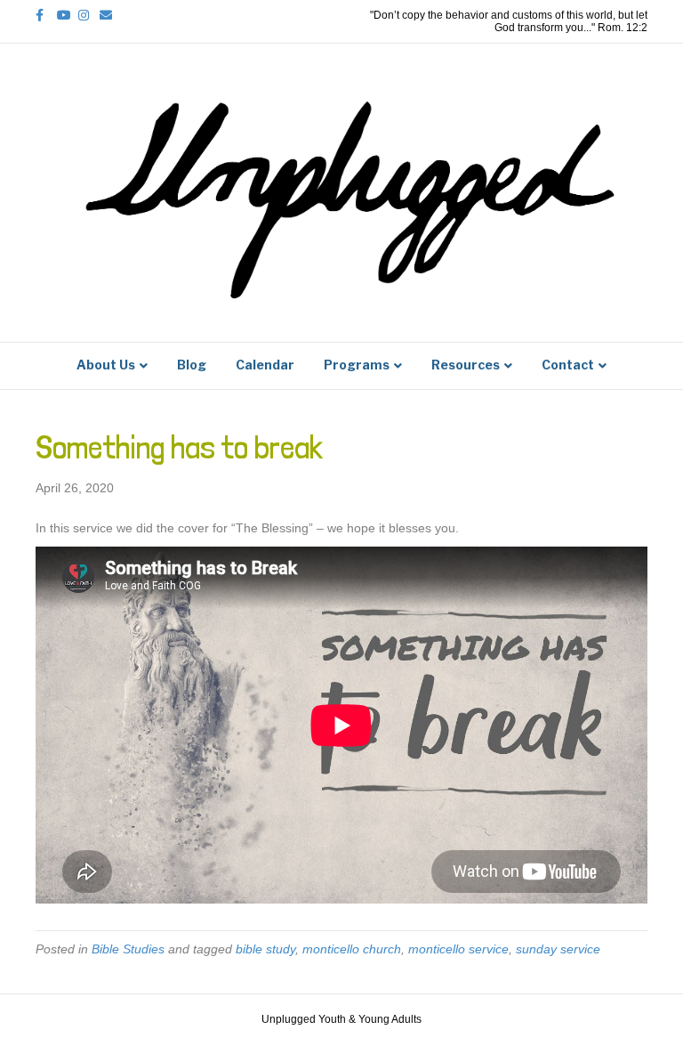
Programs (357, 364)
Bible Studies (128, 949)
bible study (265, 949)
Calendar (265, 364)
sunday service (558, 949)
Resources (465, 364)
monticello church (351, 949)
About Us (105, 364)
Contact (568, 364)
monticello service (458, 949)
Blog (191, 364)
